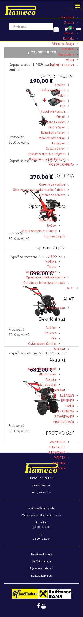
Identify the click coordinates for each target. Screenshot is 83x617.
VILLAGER (58, 468)
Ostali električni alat (42, 344)
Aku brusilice (47, 374)
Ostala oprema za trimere (38, 231)
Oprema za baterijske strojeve (44, 283)
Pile (62, 106)
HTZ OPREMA (65, 411)
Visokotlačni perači (52, 138)
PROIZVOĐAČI (63, 422)
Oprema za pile (54, 236)
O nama (69, 23)
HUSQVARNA (56, 452)
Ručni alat (58, 390)
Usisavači (58, 143)
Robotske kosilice (53, 111)
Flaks (52, 215)
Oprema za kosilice (52, 184)
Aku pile (51, 379)
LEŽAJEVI (67, 395)
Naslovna (67, 17)
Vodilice (50, 261)
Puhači (60, 117)
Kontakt (68, 38)
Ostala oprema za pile (41, 272)
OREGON (59, 463)
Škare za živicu (55, 122)
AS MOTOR (57, 442)
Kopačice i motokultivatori (47, 159)
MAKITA (59, 458)
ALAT (70, 288)
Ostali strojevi (55, 149)
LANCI (69, 406)
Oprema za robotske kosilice (45, 277)
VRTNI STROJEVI (62, 65)
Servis (70, 28)
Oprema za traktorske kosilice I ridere (39, 190)
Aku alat (59, 349)
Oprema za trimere (52, 195)
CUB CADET (57, 447)
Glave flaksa (47, 220)
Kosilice (60, 85)
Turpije (51, 267)
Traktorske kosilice (52, 90)
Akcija (70, 60)
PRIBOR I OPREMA (61, 165)
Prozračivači (56, 127)
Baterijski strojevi (53, 133)
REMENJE (67, 401)
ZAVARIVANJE (64, 417)
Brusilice (50, 333)
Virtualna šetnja (63, 44)
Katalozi (68, 49)
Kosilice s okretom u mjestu (46, 154)
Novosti (69, 33)
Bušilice (51, 328)
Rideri (61, 96)
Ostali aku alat (46, 385)
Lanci (52, 256)
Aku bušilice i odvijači (42, 369)
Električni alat (55, 308)
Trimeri (60, 101)
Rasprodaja (66, 54)
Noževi (51, 226)
